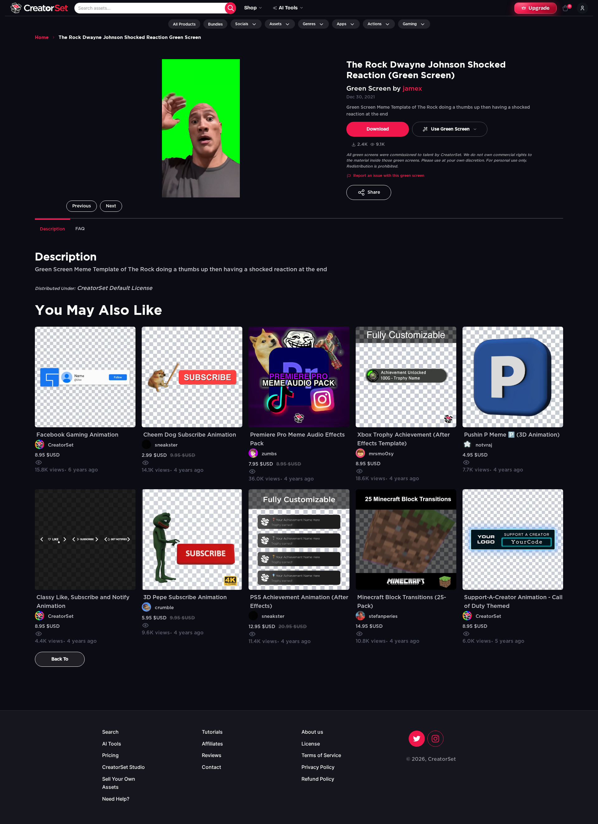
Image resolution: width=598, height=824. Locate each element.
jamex (412, 88)
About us (312, 732)
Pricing (110, 755)
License (310, 744)
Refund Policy (317, 779)
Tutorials (212, 732)
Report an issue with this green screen (388, 176)
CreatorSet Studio (123, 767)
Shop (250, 8)
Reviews (211, 755)
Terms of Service (321, 755)
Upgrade (539, 8)
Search (110, 732)
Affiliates (212, 744)
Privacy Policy (318, 767)
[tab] (52, 229)
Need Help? (115, 799)
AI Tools (111, 744)
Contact (211, 767)
